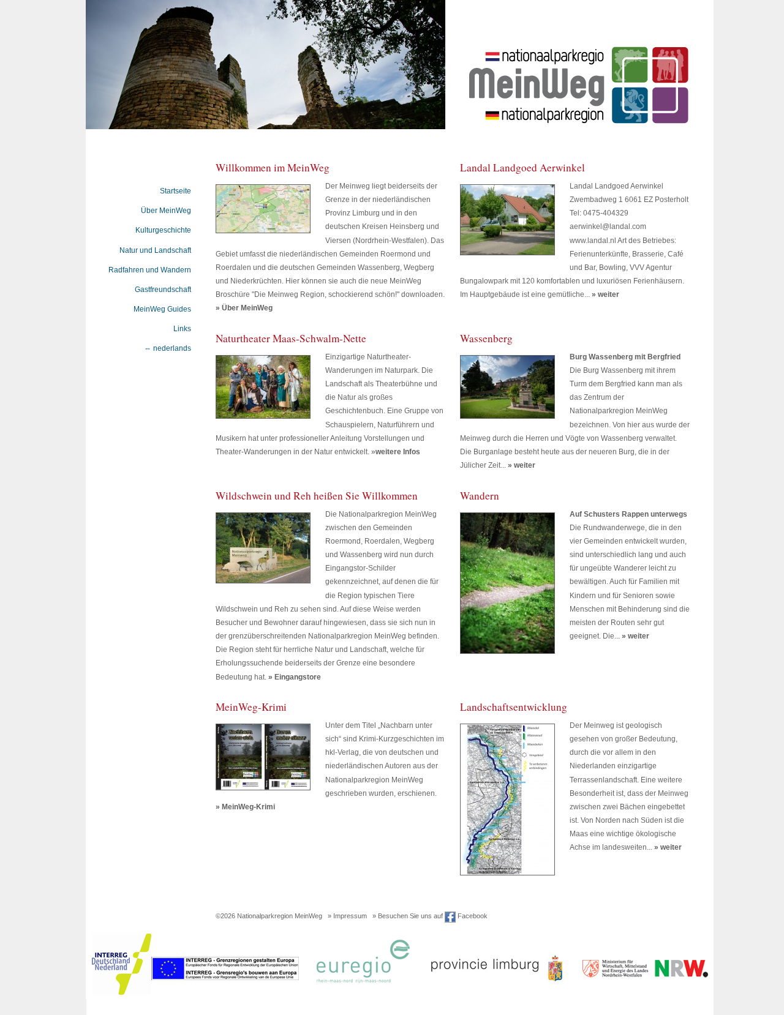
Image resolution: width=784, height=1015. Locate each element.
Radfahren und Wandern (149, 270)
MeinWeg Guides (162, 309)
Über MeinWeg (166, 210)
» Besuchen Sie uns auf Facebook (430, 915)
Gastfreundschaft (163, 289)
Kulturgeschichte (163, 230)
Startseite (175, 191)
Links (182, 328)
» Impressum (347, 915)
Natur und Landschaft (155, 250)
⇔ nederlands (167, 348)
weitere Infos (397, 452)
